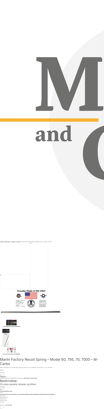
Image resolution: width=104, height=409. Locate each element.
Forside (1, 241)
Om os (28, 394)
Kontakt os (45, 394)
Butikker (53, 394)
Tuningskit (13, 241)
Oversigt (49, 394)
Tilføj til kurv (3, 376)
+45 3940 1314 (8, 405)
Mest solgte (9, 391)
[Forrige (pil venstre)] (0, 408)
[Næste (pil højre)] (1, 408)
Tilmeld (2, 388)
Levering (2, 394)
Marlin (35, 378)
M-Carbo (18, 241)
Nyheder (5, 391)
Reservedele (7, 241)
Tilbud (1, 391)
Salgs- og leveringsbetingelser (20, 394)
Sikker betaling (33, 394)
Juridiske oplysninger (9, 394)
